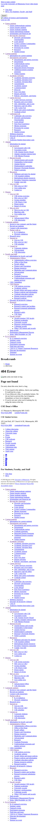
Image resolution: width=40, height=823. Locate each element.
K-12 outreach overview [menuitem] (18, 338)
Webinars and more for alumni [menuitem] (24, 174)
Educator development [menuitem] (18, 350)
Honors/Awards (15, 624)
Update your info (20, 648)
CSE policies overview (22, 752)
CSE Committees (16, 748)
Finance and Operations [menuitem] (22, 266)
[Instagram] (6, 457)
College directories (11, 429)
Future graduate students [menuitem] (18, 30)
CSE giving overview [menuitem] (21, 196)
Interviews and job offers (23, 571)
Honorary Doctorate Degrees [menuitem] (24, 168)
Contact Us (14, 682)
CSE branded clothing (22, 642)
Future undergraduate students (20, 491)
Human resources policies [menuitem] (23, 296)
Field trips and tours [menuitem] (17, 346)
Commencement (20, 553)
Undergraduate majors (22, 529)
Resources (13, 638)
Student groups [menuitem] (19, 52)
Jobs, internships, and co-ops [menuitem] (24, 104)
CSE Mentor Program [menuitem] (22, 156)
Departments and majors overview (26, 525)
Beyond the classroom (17, 501)
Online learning (19, 539)
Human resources (20, 734)
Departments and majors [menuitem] (18, 58)
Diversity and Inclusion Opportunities (22, 504)
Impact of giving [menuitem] (20, 206)
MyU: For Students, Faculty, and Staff (18, 12)
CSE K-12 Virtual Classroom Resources (24, 814)
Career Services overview (23, 565)
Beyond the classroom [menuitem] (17, 36)
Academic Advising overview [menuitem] (24, 78)
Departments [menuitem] (18, 62)
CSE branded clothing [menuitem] (22, 176)
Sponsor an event (16, 820)
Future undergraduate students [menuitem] (20, 26)
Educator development (18, 816)
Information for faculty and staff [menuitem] (21, 256)
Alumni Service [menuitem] (19, 164)
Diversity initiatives (21, 700)
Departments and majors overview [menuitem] (26, 60)
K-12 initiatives (19, 698)
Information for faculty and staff (21, 722)
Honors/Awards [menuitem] (15, 158)
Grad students (10, 445)
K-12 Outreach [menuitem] (10, 336)
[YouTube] (6, 459)
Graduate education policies (24, 760)
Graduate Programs (21, 742)
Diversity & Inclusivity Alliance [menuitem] (21, 136)
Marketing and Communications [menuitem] (25, 270)
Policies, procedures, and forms (25, 561)
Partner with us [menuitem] (15, 230)
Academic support (20, 551)
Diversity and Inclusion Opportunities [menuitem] (22, 39)
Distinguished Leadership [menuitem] (23, 166)
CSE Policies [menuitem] (14, 284)
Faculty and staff (11, 720)
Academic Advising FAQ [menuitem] (23, 80)
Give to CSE (5, 20)
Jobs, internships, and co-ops (24, 569)
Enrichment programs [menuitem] (17, 344)
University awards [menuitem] (20, 322)
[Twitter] (6, 463)
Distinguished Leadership (23, 632)
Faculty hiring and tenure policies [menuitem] (26, 290)
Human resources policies (23, 762)
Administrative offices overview (25, 726)
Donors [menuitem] (8, 192)
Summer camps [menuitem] (15, 340)
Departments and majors (18, 523)
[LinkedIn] (6, 455)
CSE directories (19, 686)
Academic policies (20, 754)
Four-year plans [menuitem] (19, 92)
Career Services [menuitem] (15, 98)
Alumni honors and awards (23, 626)
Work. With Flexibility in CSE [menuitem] (20, 334)
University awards (20, 788)
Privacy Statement (20, 483)
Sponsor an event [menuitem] (16, 354)
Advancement (19, 716)
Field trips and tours (17, 812)
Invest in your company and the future (23, 690)
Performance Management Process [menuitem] (22, 332)
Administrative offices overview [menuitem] (25, 260)
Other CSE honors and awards (25, 794)
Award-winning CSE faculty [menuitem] (24, 318)
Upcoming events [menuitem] (20, 150)
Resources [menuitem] (13, 172)
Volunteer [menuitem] (13, 352)
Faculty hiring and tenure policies (26, 756)
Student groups (19, 517)
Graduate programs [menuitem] (21, 66)
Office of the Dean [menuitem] (20, 262)
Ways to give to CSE (21, 676)
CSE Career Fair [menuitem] (20, 108)
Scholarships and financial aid (20, 499)
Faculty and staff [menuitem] (11, 254)
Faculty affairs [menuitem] (19, 264)
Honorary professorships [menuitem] (22, 324)
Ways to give (14, 674)
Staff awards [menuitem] (14, 330)
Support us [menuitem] (13, 238)
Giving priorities (20, 666)
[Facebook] (6, 461)
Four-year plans (19, 557)
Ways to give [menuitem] (14, 208)
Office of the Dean (20, 728)
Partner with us (15, 696)
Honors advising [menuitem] (20, 94)
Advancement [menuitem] (19, 250)
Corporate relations (21, 714)
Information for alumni (18, 610)
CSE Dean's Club (20, 668)
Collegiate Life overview (23, 581)
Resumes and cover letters (23, 567)
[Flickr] (6, 465)
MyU (7, 476)
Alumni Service (19, 630)
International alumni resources (24, 644)
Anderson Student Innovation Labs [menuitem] (22, 140)
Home (7, 364)
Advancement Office (21, 684)
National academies (21, 786)
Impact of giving (20, 672)
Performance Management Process (22, 798)
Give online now (20, 654)
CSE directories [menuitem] (19, 220)
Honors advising (20, 559)
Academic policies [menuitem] (20, 288)
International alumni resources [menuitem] (24, 178)
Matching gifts (19, 678)
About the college (11, 431)
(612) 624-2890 (6, 425)
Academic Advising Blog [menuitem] (23, 82)
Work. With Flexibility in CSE (20, 800)
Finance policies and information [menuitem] (25, 292)
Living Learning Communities (24, 509)
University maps (11, 433)
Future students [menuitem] (10, 24)
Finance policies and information (25, 758)
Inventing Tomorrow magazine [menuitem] (25, 180)
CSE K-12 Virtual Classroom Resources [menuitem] (24, 348)
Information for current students (21, 521)
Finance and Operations (22, 732)
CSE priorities (19, 710)
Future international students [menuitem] (20, 32)
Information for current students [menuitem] (21, 56)
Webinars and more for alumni (24, 640)
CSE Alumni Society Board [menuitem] (24, 152)
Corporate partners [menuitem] (11, 222)
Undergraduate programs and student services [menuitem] (24, 279)
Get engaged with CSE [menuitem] (22, 148)
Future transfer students (18, 493)
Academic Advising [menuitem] (17, 76)
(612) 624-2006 (6, 413)
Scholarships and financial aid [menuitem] (20, 34)
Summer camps (15, 806)
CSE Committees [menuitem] (16, 282)
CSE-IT (12, 604)
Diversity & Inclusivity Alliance (21, 602)
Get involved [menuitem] (14, 146)
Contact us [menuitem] (18, 190)
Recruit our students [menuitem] (17, 226)
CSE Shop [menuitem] (18, 314)
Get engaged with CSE (22, 614)
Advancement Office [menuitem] (21, 218)
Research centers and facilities (24, 772)
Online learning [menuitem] (19, 74)
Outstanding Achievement (23, 628)
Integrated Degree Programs (24, 533)
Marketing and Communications (25, 736)
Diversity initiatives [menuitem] (21, 234)
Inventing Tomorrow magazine (25, 646)
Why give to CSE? (20, 652)
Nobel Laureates (20, 636)
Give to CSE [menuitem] (14, 184)
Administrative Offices (18, 724)
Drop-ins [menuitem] (17, 90)
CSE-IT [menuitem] (12, 138)
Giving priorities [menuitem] (20, 200)
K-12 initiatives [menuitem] (19, 232)
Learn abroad (19, 507)
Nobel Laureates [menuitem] (20, 170)
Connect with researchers (18, 694)
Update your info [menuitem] (20, 182)
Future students (10, 489)
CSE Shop (18, 780)
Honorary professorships (22, 790)
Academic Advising (17, 541)
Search (4, 15)
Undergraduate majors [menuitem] (22, 64)
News (7, 435)
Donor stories (19, 670)
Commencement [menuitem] (20, 88)
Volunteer (13, 818)
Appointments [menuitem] (19, 84)
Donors (8, 658)
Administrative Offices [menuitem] (18, 258)
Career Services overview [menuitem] (23, 100)
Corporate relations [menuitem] (21, 248)
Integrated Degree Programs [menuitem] (24, 68)
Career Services (15, 563)
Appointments (19, 549)
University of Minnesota (22, 479)
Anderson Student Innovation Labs (22, 606)
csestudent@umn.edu (22, 425)
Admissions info (11, 447)
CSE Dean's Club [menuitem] (20, 202)
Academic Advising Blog (23, 547)
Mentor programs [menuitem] (20, 46)
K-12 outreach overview (18, 804)
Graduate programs (21, 531)
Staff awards (14, 796)
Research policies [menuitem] (20, 298)
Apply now (9, 451)
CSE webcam (10, 439)
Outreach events (15, 808)
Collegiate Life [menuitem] (15, 114)
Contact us (18, 656)
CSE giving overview (21, 662)
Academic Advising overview (24, 543)
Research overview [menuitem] (21, 304)
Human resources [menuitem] (20, 268)
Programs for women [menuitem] (21, 48)
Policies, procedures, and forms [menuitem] (25, 96)
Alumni (8, 608)
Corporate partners (11, 688)
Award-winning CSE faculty (24, 784)
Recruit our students (17, 692)
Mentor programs (20, 511)
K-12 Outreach (10, 802)
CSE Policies (14, 750)
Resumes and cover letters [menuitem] (23, 102)
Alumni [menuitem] (8, 142)
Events (7, 437)
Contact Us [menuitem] (14, 216)
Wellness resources (16, 600)
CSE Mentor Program (22, 622)
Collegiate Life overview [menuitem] (23, 116)
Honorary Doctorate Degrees (24, 634)
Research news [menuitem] (15, 236)
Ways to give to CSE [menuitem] (21, 210)
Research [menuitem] (17, 50)
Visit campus (9, 449)
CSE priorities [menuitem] (19, 244)
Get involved (14, 612)
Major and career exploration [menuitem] (24, 110)
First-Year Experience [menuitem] (21, 124)
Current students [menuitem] (11, 54)
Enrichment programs (17, 810)
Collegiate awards (20, 792)
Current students (11, 519)
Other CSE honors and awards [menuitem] (25, 328)
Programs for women (21, 513)
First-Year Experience (21, 590)
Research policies (20, 764)
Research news (15, 702)
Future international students (20, 497)
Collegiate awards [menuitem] (20, 326)
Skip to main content (8, 2)
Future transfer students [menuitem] (18, 28)
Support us (13, 704)
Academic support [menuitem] (20, 86)
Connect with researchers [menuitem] (18, 228)
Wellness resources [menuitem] (16, 134)
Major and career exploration (24, 575)
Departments (18, 527)
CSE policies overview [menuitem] (22, 286)
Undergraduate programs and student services (24, 745)
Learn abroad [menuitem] (19, 42)
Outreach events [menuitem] (15, 342)
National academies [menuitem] (21, 320)
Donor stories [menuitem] (19, 204)
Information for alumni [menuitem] (18, 144)
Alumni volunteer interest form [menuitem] (25, 154)
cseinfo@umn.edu (21, 413)
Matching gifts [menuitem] (19, 212)
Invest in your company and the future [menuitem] (23, 224)
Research (8, 441)
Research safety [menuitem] (19, 312)
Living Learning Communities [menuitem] (24, 44)
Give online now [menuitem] (20, 188)
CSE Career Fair (20, 573)
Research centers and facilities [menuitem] (24, 306)
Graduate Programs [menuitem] (21, 276)
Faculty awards (10, 443)
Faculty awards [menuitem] (15, 316)
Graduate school (20, 577)
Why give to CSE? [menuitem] (20, 186)
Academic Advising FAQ (23, 545)
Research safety (19, 778)
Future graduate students (18, 495)
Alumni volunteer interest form (25, 620)
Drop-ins (17, 555)
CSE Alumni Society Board (24, 618)
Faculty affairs (19, 730)
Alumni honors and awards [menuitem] (23, 160)
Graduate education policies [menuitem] (24, 294)
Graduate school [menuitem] (20, 112)
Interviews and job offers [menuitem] (23, 106)
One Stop (8, 10)
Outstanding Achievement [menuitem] (23, 162)
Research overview (21, 770)
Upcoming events (20, 616)
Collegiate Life (15, 579)
